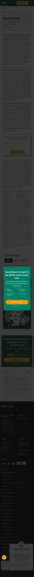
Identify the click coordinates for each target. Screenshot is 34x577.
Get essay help (17, 302)
